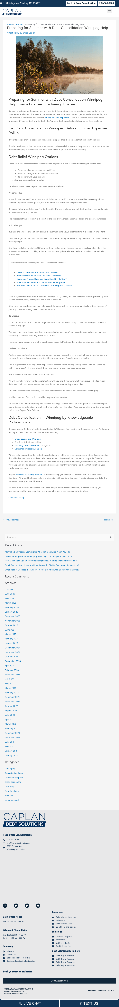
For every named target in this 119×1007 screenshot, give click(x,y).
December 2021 (12, 733)
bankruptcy (10, 768)
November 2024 (12, 652)
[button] (109, 11)
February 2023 (12, 692)
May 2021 (9, 746)
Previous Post (11, 520)
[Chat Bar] (59, 1003)
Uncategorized (12, 800)
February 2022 (12, 728)
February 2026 (12, 607)
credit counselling (13, 782)
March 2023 (10, 688)
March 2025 (10, 634)
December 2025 (12, 616)
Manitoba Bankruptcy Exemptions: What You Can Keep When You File (37, 552)
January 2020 (11, 755)
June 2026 (10, 594)
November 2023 (12, 674)
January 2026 (11, 612)
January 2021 (11, 751)
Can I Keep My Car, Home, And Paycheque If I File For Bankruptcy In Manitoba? (42, 565)
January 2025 (11, 643)
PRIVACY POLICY (106, 991)
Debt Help (13, 33)
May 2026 (10, 598)
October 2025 (11, 625)
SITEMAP (92, 991)
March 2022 (10, 724)
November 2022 (12, 701)
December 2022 (12, 697)
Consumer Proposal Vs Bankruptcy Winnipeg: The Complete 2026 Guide (38, 556)
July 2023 (9, 679)
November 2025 (12, 621)
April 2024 (10, 665)
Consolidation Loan (14, 773)
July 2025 (9, 630)
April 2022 (9, 719)
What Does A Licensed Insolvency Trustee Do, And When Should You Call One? (42, 570)
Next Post (110, 520)
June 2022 (10, 715)
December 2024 (12, 648)
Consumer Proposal (14, 777)
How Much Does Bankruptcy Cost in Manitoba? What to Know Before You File (41, 561)
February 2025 (12, 639)
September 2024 (13, 661)
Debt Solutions (12, 791)
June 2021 (10, 742)
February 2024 (12, 670)
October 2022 (11, 706)
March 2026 (10, 603)
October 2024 (11, 656)
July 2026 (9, 589)
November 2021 (12, 737)
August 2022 (11, 710)
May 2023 (10, 683)
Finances (9, 795)
